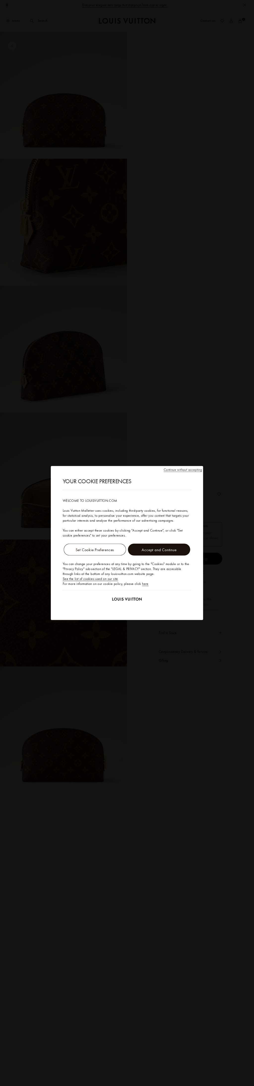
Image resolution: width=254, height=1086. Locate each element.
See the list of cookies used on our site (90, 578)
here (145, 583)
